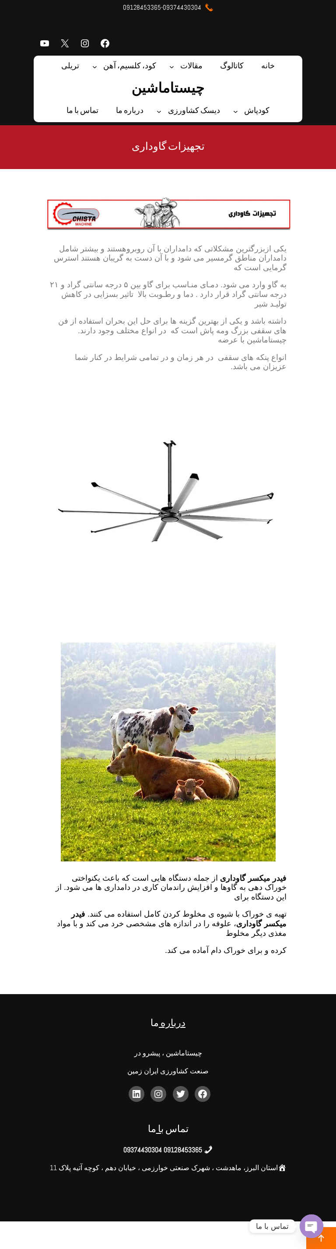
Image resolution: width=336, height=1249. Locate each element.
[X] (65, 43)
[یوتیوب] (44, 43)
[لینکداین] (136, 1094)
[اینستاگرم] (85, 43)
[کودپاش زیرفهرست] (235, 111)
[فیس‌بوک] (105, 43)
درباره (172, 1023)
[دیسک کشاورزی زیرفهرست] (159, 111)
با (160, 1129)
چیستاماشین (168, 89)
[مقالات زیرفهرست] (171, 66)
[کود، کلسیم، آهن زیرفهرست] (94, 66)
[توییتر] (181, 1094)
